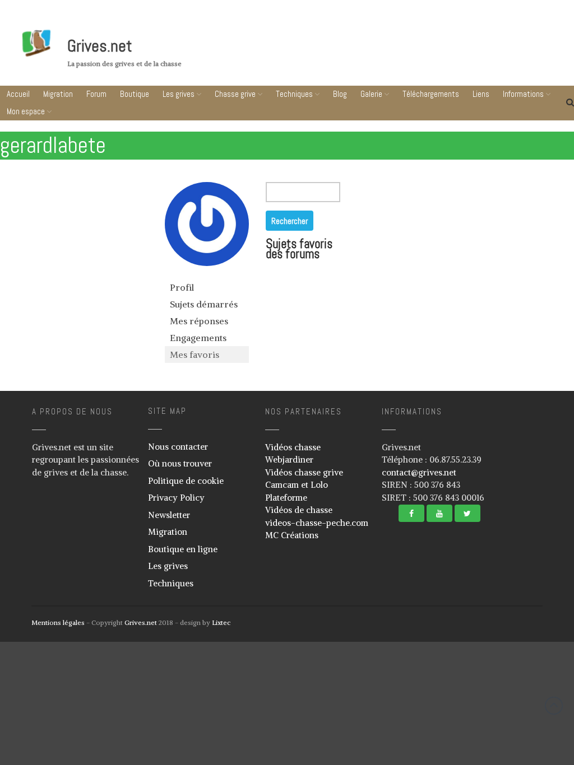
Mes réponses (199, 320)
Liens (506, 721)
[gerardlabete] (207, 273)
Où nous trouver (180, 463)
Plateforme (286, 497)
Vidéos (461, 681)
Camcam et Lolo (296, 484)
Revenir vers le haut (554, 706)
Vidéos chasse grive (304, 472)
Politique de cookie (186, 480)
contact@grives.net (419, 472)
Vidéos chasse (293, 447)
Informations (503, 743)
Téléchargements (506, 700)
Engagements (198, 337)
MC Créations (291, 535)
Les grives (179, 93)
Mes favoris (194, 354)
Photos (462, 665)
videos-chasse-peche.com (316, 522)
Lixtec (221, 622)
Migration (58, 93)
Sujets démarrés (204, 304)
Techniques (294, 93)
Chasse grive (235, 93)
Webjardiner (289, 459)
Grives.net (99, 46)
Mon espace (26, 111)
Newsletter (169, 515)
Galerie (504, 645)
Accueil (18, 93)
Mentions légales (58, 622)
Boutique (134, 93)
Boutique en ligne (182, 549)
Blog (340, 93)
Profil (182, 287)
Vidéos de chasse (298, 510)
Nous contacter (178, 446)
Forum (96, 93)
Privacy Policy (176, 497)
